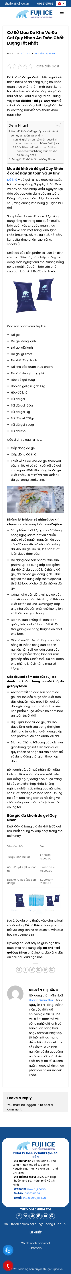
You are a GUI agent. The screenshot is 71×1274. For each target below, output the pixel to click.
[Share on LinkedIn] (52, 970)
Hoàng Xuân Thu (41, 1000)
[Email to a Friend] (39, 970)
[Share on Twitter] (32, 970)
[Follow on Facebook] (19, 1216)
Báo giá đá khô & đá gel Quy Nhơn (33, 159)
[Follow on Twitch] (52, 1216)
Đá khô (12, 179)
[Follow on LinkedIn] (39, 1216)
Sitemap (35, 1248)
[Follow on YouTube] (45, 1216)
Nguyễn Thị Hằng (45, 53)
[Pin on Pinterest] (45, 970)
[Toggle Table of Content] (56, 126)
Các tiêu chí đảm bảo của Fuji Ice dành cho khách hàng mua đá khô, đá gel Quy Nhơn (37, 151)
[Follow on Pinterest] (32, 1216)
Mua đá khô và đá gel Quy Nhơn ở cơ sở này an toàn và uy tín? (34, 133)
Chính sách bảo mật (35, 1243)
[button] (61, 13)
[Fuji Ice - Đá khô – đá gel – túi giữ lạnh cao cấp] (34, 14)
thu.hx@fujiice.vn (17, 3)
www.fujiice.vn (36, 1189)
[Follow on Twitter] (26, 1216)
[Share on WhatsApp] (19, 970)
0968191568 (45, 3)
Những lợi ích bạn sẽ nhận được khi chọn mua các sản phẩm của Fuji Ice (37, 141)
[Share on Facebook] (26, 970)
